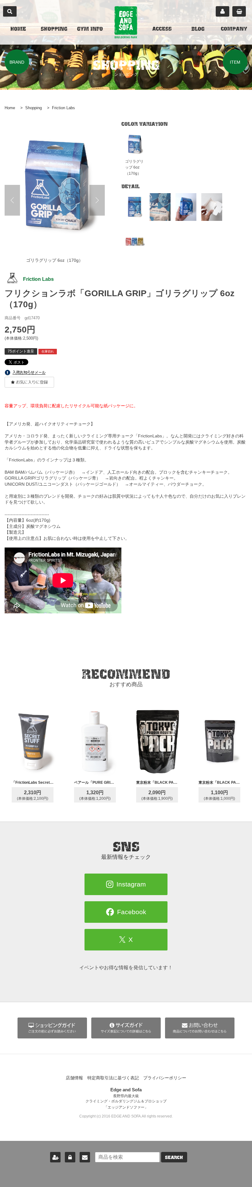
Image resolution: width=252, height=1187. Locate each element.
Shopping (33, 108)
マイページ (222, 11)
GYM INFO (90, 29)
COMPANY (234, 29)
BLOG (197, 29)
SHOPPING (54, 29)
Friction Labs (63, 108)
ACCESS (161, 29)
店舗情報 (74, 1077)
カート (239, 11)
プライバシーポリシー (164, 1077)
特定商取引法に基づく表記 (113, 1077)
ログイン (70, 1157)
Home (10, 108)
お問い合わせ (85, 1157)
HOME (18, 29)
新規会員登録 (55, 1157)
